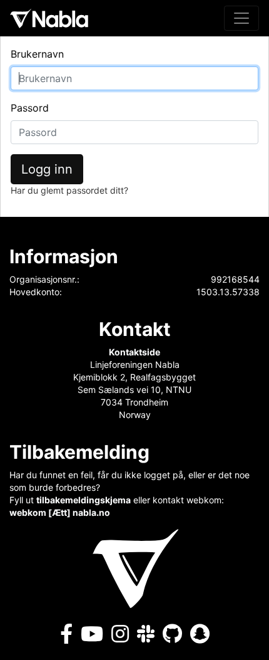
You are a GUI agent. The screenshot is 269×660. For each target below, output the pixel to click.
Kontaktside (134, 352)
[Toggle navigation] (241, 18)
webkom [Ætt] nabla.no (59, 512)
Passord (30, 108)
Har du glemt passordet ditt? (69, 190)
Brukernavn (37, 54)
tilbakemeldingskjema (83, 500)
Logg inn (47, 169)
